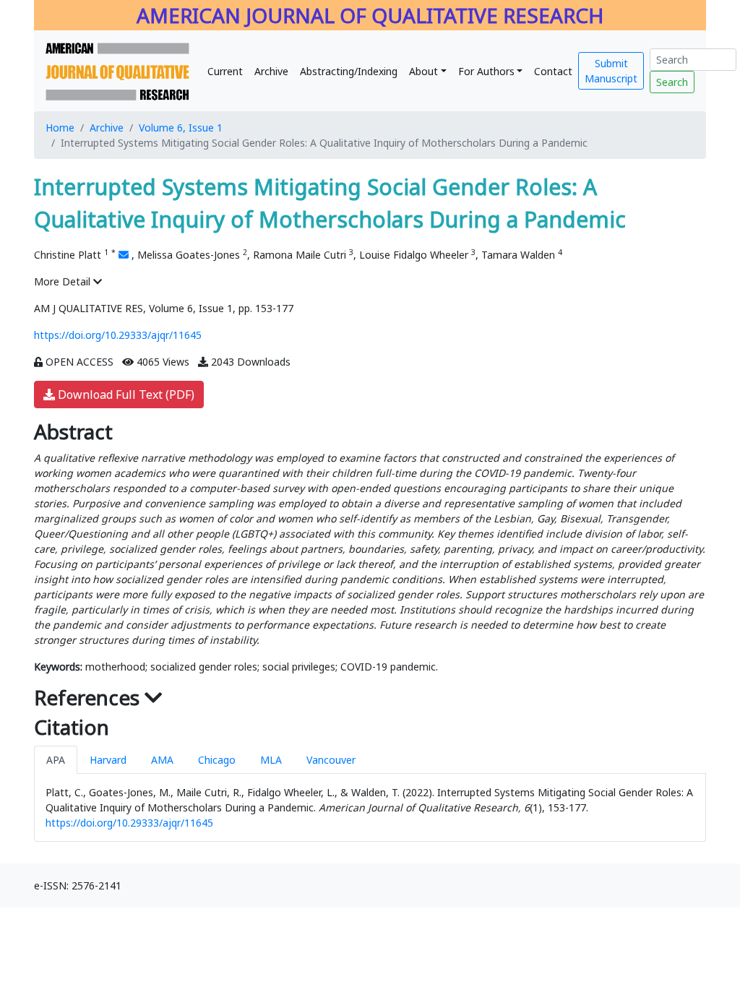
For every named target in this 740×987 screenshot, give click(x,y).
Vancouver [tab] (331, 760)
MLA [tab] (271, 760)
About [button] (423, 71)
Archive (271, 71)
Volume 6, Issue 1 (181, 127)
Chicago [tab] (217, 760)
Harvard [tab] (108, 760)
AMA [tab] (162, 760)
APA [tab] (55, 760)
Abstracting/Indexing (348, 71)
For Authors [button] (486, 71)
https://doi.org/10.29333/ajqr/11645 (118, 335)
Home (60, 127)
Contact (553, 71)
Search (672, 82)
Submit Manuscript (611, 70)
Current (225, 71)
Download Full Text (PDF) (124, 394)
